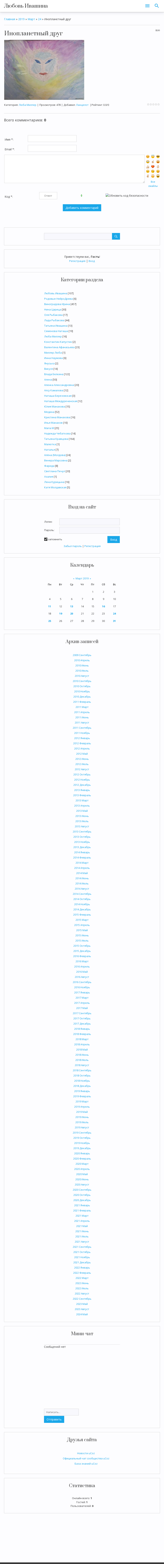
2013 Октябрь (82, 836)
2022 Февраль (82, 1273)
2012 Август (82, 769)
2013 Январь (82, 790)
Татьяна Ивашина (55, 325)
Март (31, 19)
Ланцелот (82, 105)
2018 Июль (82, 1060)
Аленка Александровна (59, 385)
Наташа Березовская (58, 395)
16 (103, 606)
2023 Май (82, 1304)
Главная (9, 19)
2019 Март (82, 1101)
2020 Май (82, 1174)
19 (60, 613)
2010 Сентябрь (82, 681)
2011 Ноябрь (82, 733)
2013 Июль (82, 821)
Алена (48, 379)
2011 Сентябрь (82, 727)
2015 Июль (82, 940)
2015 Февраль (82, 914)
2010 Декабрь (82, 696)
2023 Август (82, 1309)
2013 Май (82, 811)
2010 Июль (82, 670)
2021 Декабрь (82, 1262)
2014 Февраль (82, 857)
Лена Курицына (54, 482)
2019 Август (82, 1127)
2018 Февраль (82, 1034)
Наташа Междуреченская (60, 401)
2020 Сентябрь (82, 1189)
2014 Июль (82, 883)
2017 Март (82, 997)
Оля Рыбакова (53, 315)
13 (71, 606)
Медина (49, 412)
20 (71, 613)
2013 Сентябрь (82, 831)
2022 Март (82, 1278)
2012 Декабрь (82, 785)
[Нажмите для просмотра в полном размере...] (44, 69)
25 (49, 621)
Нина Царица (52, 309)
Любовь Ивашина (26, 6)
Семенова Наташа (56, 331)
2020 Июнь (82, 1179)
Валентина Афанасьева (59, 347)
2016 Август (82, 977)
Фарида (49, 466)
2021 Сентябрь (82, 1247)
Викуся (48, 369)
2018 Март (82, 1039)
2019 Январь (82, 1091)
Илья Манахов (53, 422)
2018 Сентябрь (82, 1070)
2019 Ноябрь (82, 1143)
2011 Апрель (82, 712)
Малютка (50, 444)
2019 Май (82, 1112)
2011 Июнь (82, 717)
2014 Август (82, 888)
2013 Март (82, 800)
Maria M (49, 428)
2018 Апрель (82, 1044)
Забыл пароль (73, 546)
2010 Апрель (82, 660)
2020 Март (82, 1164)
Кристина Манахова (57, 417)
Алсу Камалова (53, 390)
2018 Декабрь (82, 1086)
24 (114, 613)
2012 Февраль (82, 743)
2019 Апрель (82, 1106)
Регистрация (77, 261)
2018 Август (82, 1065)
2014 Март (82, 862)
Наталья (49, 449)
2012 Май (82, 753)
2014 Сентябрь (82, 894)
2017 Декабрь (82, 1023)
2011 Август (82, 722)
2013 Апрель (82, 805)
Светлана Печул (54, 471)
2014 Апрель (82, 868)
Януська (49, 363)
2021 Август (82, 1241)
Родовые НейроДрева (58, 298)
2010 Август (82, 676)
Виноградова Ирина (57, 304)
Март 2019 (82, 578)
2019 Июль (82, 1122)
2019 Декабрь (82, 1148)
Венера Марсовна (55, 460)
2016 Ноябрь (82, 987)
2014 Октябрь (82, 899)
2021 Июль (82, 1236)
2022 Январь (82, 1267)
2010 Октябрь (82, 686)
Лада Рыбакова (54, 320)
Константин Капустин (58, 342)
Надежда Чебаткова (57, 433)
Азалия (48, 476)
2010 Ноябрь (82, 691)
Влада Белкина (53, 374)
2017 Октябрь (82, 1018)
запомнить (55, 539)
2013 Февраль (82, 795)
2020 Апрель (82, 1169)
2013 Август (82, 826)
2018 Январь (82, 1029)
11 (49, 606)
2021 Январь (82, 1205)
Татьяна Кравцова (56, 439)
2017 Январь (82, 992)
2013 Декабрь (82, 847)
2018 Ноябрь (82, 1080)
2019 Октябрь (82, 1138)
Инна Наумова (53, 358)
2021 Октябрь (82, 1252)
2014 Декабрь (82, 909)
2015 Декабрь (82, 951)
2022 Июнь (82, 1283)
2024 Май (82, 1314)
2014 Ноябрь (82, 904)
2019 (21, 19)
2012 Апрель (82, 748)
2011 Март (82, 707)
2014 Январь (82, 852)
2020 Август (82, 1184)
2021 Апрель (82, 1221)
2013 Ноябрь (82, 842)
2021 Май (82, 1226)
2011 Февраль (82, 702)
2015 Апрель (82, 925)
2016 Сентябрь (82, 982)
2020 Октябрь (82, 1195)
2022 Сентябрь (82, 1298)
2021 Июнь (82, 1231)
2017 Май (82, 1008)
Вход (92, 261)
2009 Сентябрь (82, 655)
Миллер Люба (53, 352)
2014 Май (82, 873)
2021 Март (82, 1215)
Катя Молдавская (55, 487)
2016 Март (82, 961)
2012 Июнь (82, 759)
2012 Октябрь (82, 774)
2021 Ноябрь (82, 1257)
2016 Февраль (82, 956)
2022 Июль (82, 1288)
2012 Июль (82, 764)
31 (114, 621)
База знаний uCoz (86, 1463)
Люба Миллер (53, 336)
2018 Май (82, 1049)
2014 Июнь (82, 878)
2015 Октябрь (82, 946)
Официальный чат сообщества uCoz (86, 1458)
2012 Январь (82, 738)
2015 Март (82, 920)
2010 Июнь (82, 665)
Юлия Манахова (54, 406)
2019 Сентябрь (82, 1132)
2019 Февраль (82, 1096)
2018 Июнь (82, 1055)
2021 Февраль (82, 1210)
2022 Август (82, 1293)
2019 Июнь (82, 1117)
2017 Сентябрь (82, 1013)
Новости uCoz (86, 1453)
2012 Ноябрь (82, 779)
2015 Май (82, 930)
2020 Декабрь (82, 1200)
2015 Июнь (82, 935)
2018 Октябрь (82, 1075)
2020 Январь (82, 1153)
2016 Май (82, 971)
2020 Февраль (82, 1158)
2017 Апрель (82, 1003)
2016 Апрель (82, 966)
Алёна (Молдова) (55, 455)
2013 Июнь (82, 816)
